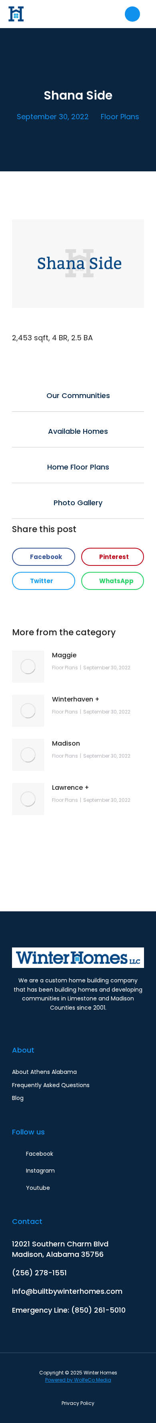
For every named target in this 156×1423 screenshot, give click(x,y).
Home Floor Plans (78, 467)
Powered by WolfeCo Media (78, 1379)
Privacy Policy (78, 1403)
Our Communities (78, 395)
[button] (43, 557)
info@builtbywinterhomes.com (67, 1291)
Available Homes (78, 431)
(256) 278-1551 (39, 1273)
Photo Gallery (78, 503)
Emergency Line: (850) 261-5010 (69, 1310)
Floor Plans (120, 117)
